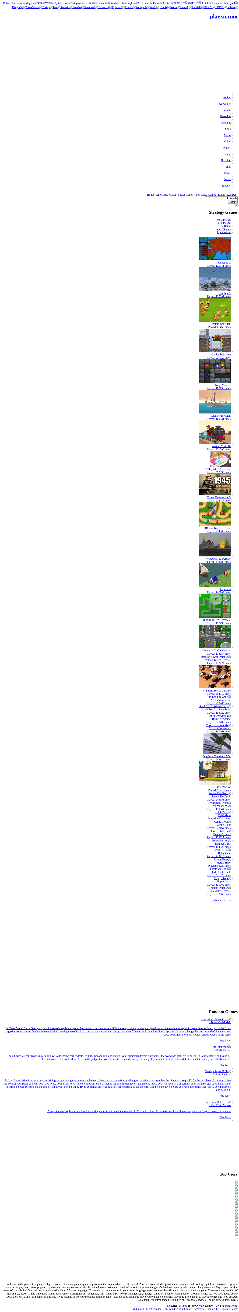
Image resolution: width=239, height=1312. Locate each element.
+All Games (161, 194)
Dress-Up (225, 116)
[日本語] (221, 7)
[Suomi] (113, 3)
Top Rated (225, 225)
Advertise (199, 1308)
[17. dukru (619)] (236, 1226)
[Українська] (34, 7)
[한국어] (209, 7)
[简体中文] (195, 3)
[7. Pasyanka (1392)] (236, 1198)
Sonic (227, 172)
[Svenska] (66, 7)
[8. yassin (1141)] (236, 1201)
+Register (230, 194)
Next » (218, 900)
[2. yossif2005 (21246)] (236, 1184)
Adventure (225, 103)
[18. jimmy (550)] (236, 1229)
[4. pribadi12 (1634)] (236, 1190)
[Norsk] (175, 7)
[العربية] (232, 3)
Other (227, 141)
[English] (132, 3)
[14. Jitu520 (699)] (236, 1218)
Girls (228, 128)
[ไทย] (56, 7)
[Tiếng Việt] (19, 7)
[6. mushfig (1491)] (236, 1195)
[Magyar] (31, 3)
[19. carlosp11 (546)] (236, 1232)
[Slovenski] (91, 7)
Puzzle (227, 147)
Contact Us (213, 1308)
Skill (228, 166)
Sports (227, 179)
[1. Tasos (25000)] (236, 1181)
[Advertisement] (119, 65)
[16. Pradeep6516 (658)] (236, 1223)
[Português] (143, 7)
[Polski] (154, 7)
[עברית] (49, 3)
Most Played (224, 219)
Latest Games (223, 229)
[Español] (78, 7)
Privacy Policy (230, 1308)
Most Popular (153, 1308)
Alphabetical (224, 232)
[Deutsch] (90, 3)
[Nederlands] (145, 3)
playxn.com (224, 16)
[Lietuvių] (186, 7)
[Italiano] (232, 7)
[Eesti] (122, 3)
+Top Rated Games (205, 194)
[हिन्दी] (41, 3)
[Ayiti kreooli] (62, 3)
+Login (220, 194)
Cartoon (226, 109)
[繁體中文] (181, 3)
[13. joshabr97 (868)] (236, 1215)
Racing (227, 154)
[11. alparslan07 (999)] (236, 1209)
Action (227, 97)
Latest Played (223, 222)
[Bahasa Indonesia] (14, 3)
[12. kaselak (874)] (236, 1212)
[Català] (207, 3)
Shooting (226, 160)
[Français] (102, 3)
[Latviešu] (198, 7)
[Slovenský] (105, 7)
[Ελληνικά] (77, 3)
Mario (227, 135)
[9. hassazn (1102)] (236, 1204)
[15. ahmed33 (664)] (236, 1221)
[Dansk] (158, 3)
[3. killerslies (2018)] (236, 1187)
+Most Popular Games (181, 194)
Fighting (226, 122)
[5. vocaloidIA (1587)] (236, 1193)
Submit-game (184, 1308)
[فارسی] (164, 7)
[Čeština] (168, 3)
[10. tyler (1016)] (236, 1207)
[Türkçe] (47, 7)
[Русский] (118, 7)
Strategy (226, 185)
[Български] (219, 3)
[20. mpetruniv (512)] (236, 1235)
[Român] (130, 7)
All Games (138, 1308)
